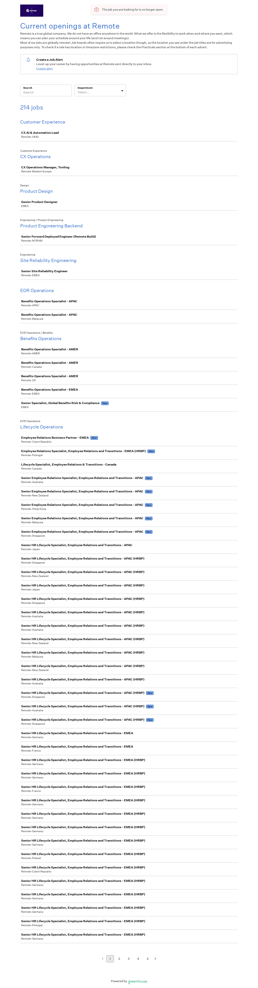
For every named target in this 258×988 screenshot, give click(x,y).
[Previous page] (102, 959)
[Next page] (155, 959)
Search (27, 87)
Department (85, 87)
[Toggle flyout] (122, 91)
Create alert (44, 68)
